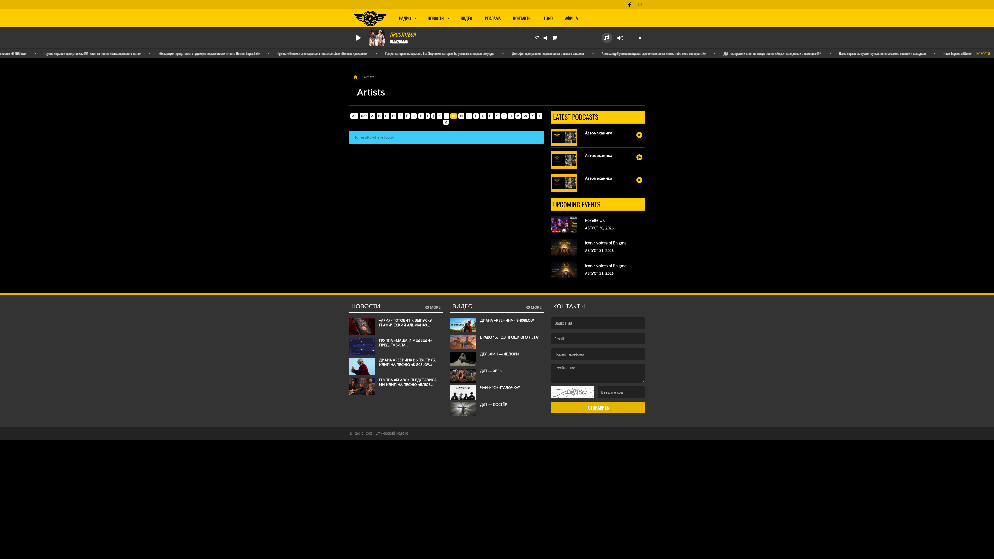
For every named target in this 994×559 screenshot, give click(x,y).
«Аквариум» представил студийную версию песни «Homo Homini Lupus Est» (193, 53)
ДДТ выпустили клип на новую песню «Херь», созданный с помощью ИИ (756, 53)
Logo (548, 18)
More (435, 307)
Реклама (493, 18)
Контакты (522, 18)
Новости (436, 18)
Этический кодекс (392, 433)
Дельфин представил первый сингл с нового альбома (531, 53)
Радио (405, 18)
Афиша (571, 18)
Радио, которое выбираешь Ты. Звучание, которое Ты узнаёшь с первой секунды (423, 53)
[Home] (356, 77)
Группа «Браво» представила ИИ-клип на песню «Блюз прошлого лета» (76, 53)
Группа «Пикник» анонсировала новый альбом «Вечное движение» (306, 53)
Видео (466, 18)
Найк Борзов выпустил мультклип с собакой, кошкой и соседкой (866, 53)
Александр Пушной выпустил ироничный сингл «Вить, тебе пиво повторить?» (637, 53)
